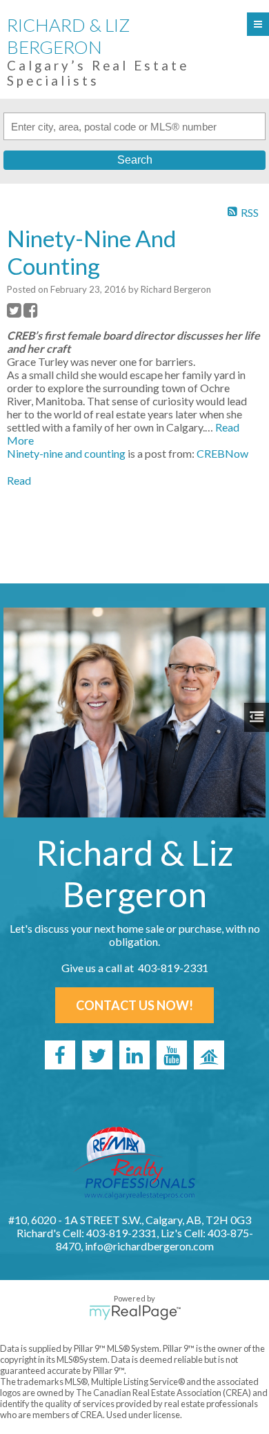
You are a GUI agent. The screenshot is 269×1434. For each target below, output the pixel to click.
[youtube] (172, 1054)
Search (134, 160)
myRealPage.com (134, 1312)
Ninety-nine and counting (66, 453)
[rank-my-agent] (209, 1054)
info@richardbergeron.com (149, 1245)
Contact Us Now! (134, 1005)
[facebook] (60, 1054)
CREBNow (222, 453)
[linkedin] (134, 1054)
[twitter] (97, 1054)
